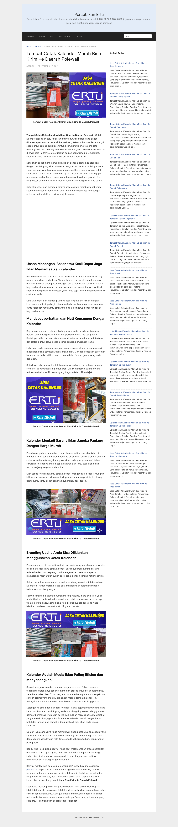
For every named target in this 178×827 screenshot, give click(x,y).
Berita (42, 36)
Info (52, 36)
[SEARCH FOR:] (138, 36)
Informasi (64, 36)
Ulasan (78, 36)
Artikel (30, 36)
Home (29, 46)
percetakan (32, 769)
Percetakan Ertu (89, 14)
